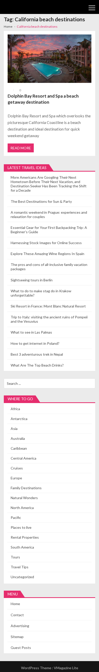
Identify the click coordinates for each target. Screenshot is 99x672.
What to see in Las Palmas (31, 332)
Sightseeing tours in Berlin (32, 280)
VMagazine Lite (66, 668)
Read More (20, 148)
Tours (15, 557)
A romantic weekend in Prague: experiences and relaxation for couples (49, 214)
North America (22, 507)
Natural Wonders (24, 498)
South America (22, 547)
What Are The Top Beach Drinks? (37, 365)
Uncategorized (22, 577)
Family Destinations (26, 488)
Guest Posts (21, 647)
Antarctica (19, 418)
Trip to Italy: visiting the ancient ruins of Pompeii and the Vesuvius (49, 319)
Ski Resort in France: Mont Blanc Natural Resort (48, 306)
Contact (17, 615)
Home (15, 604)
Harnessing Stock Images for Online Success (46, 243)
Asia (14, 428)
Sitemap (17, 636)
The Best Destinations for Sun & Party (41, 201)
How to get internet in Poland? (35, 343)
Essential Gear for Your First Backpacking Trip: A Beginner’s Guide (49, 229)
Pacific (16, 517)
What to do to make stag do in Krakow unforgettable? (41, 293)
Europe (16, 478)
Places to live (21, 527)
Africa (15, 409)
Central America (23, 458)
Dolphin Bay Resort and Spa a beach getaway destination (43, 99)
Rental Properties (25, 537)
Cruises (17, 468)
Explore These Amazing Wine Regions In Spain (47, 253)
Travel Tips (19, 567)
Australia (18, 438)
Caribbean (19, 448)
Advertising (20, 626)
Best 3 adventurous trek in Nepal (37, 354)
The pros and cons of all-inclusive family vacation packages (49, 266)
